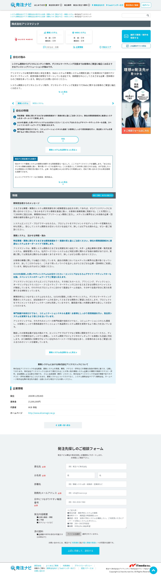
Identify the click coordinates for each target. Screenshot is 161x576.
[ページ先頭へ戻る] (153, 570)
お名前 (37, 475)
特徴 (63, 139)
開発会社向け (52, 568)
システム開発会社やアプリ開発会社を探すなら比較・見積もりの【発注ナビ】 (36, 14)
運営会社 (37, 565)
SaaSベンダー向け (67, 568)
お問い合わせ (39, 571)
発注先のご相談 (132, 5)
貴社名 (37, 466)
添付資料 (38, 531)
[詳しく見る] (136, 96)
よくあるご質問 (52, 565)
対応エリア (106, 47)
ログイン (146, 5)
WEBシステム (69, 16)
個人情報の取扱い (90, 542)
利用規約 (75, 542)
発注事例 (67, 5)
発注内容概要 (41, 514)
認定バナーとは (87, 568)
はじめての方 (39, 5)
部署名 (37, 484)
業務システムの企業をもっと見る (62, 149)
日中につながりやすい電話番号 (47, 500)
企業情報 (79, 47)
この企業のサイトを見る (138, 46)
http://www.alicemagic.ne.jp (41, 412)
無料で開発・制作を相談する (139, 36)
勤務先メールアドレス (45, 492)
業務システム (68, 14)
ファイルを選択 (73, 534)
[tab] (23, 103)
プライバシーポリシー (83, 565)
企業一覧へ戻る (64, 425)
